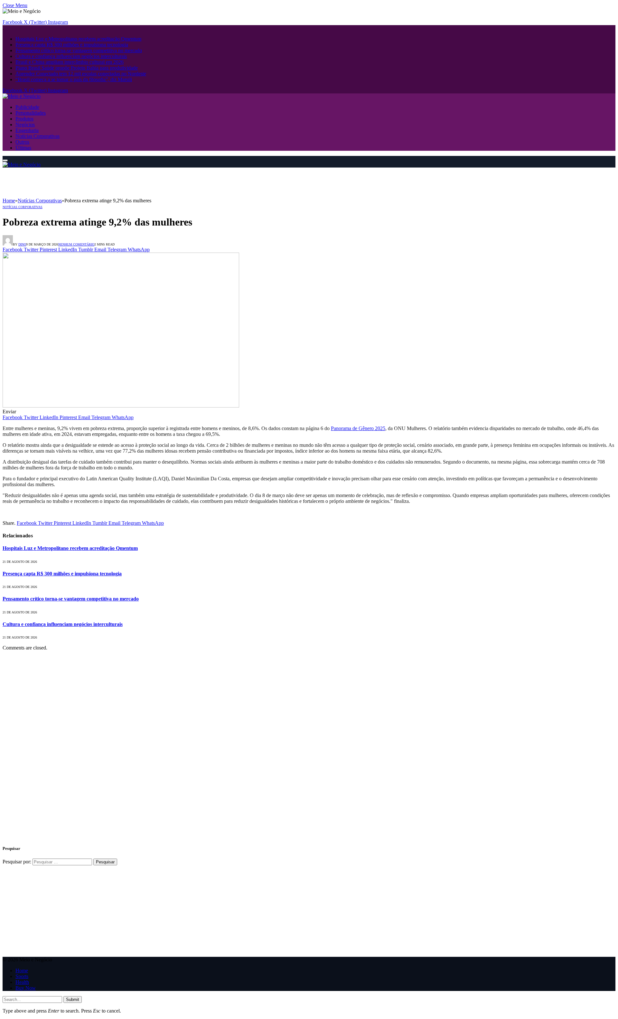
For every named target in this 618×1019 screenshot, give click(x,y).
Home (21, 970)
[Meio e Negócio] (22, 96)
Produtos (24, 118)
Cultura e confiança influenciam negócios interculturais (71, 56)
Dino (22, 244)
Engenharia (27, 130)
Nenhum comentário (76, 244)
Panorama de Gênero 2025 (358, 428)
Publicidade (27, 107)
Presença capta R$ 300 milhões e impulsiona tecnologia (71, 44)
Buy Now (25, 988)
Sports (21, 976)
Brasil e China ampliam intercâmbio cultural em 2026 (69, 62)
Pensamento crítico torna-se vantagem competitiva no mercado (78, 50)
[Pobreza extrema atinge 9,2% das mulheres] (121, 406)
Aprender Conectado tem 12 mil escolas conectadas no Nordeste (80, 73)
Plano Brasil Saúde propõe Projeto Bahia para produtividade (76, 68)
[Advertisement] (120, 182)
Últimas (23, 147)
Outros (22, 142)
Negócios (25, 124)
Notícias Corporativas (37, 136)
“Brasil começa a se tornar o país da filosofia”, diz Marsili (73, 79)
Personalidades (30, 113)
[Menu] (5, 160)
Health (22, 982)
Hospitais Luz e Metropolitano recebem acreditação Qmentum (78, 39)
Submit (72, 999)
